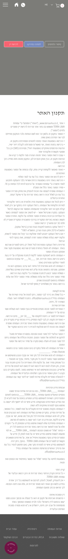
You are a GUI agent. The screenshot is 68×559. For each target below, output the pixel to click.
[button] (13, 44)
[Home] (16, 4)
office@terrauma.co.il (42, 298)
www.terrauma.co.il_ (48, 123)
